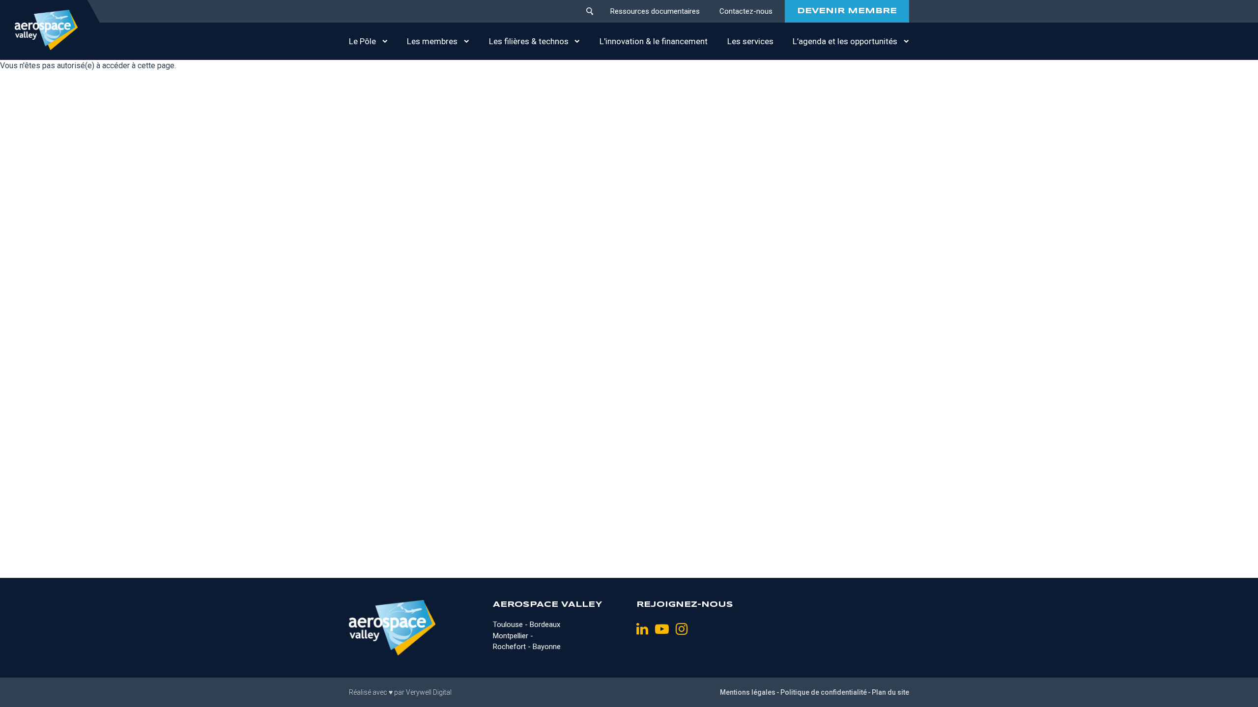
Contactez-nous (745, 11)
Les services (750, 41)
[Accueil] (46, 30)
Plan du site (890, 692)
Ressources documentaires (655, 11)
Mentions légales (747, 692)
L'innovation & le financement (654, 41)
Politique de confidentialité (823, 692)
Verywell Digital (429, 692)
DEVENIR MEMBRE (847, 11)
